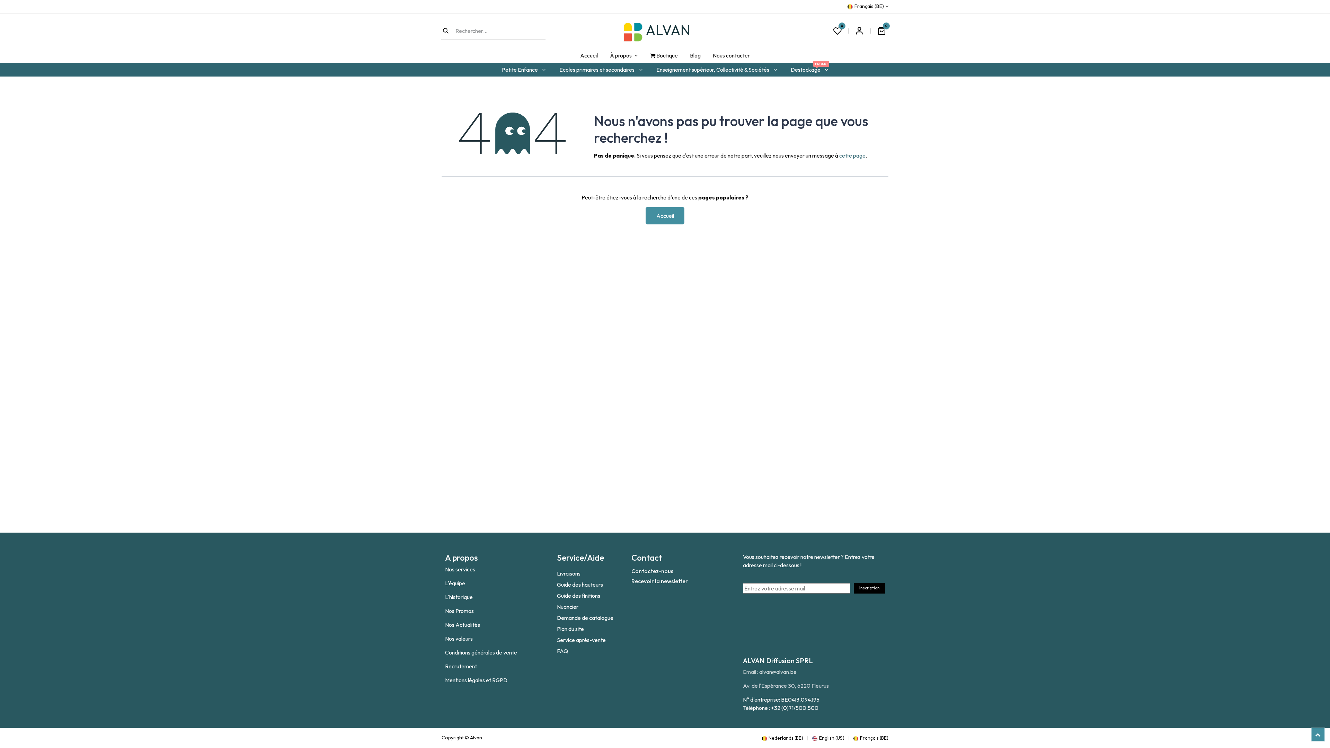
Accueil (665, 215)
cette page (852, 155)
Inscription (869, 587)
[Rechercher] (445, 30)
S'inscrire (859, 31)
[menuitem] (589, 55)
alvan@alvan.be (778, 671)
